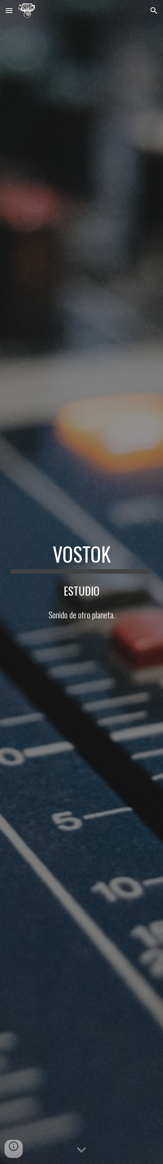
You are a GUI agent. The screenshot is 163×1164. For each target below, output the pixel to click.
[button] (9, 10)
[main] (81, 558)
